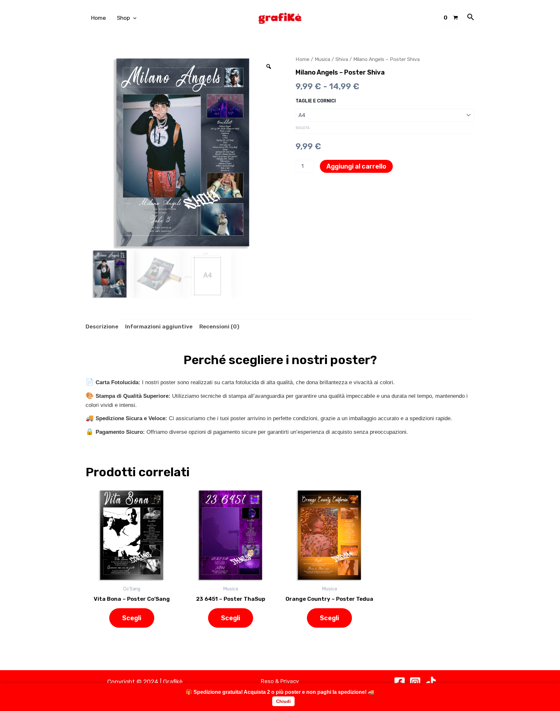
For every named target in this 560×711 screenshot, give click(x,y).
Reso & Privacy (280, 681)
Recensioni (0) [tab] (219, 326)
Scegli (131, 618)
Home (98, 18)
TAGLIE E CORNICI (316, 101)
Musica (322, 59)
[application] (133, 18)
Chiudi (283, 701)
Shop (123, 18)
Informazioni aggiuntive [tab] (158, 326)
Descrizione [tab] (102, 326)
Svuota (302, 128)
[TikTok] (431, 682)
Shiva (341, 59)
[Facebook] (399, 682)
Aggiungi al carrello (356, 166)
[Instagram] (415, 682)
